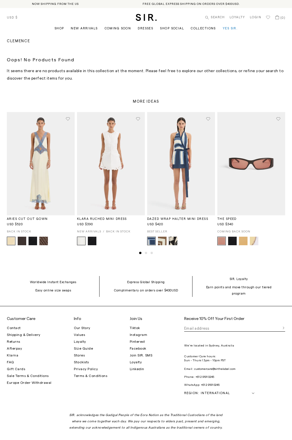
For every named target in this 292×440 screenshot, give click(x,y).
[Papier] (173, 241)
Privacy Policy (86, 369)
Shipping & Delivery (23, 334)
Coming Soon (118, 28)
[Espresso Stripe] (162, 241)
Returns (13, 341)
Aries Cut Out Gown (27, 218)
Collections (203, 28)
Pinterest (137, 341)
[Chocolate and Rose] (221, 241)
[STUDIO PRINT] (151, 241)
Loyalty (237, 17)
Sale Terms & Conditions (28, 376)
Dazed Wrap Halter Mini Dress (177, 218)
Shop (59, 28)
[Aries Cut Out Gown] (41, 163)
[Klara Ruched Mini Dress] (111, 163)
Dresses (145, 28)
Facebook (138, 348)
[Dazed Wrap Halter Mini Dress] (181, 163)
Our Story (82, 328)
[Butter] (11, 241)
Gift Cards (16, 369)
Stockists (81, 362)
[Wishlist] (268, 17)
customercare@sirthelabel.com (215, 369)
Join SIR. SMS (141, 355)
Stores (79, 355)
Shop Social (172, 28)
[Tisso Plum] (43, 241)
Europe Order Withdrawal (29, 382)
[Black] (92, 241)
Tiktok (135, 328)
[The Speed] (251, 163)
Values (79, 334)
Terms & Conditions (90, 376)
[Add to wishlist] (68, 119)
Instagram (138, 334)
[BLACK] (33, 241)
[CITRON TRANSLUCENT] (254, 241)
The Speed (227, 218)
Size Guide (83, 348)
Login (255, 17)
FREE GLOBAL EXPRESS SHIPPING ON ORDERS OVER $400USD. (191, 4)
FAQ (10, 362)
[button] (140, 253)
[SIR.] (146, 17)
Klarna (12, 355)
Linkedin (137, 369)
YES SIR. (230, 28)
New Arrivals (84, 28)
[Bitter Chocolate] (22, 241)
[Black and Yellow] (243, 241)
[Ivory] (81, 241)
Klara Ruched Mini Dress (102, 218)
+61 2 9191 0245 (205, 377)
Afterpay (14, 348)
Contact (14, 328)
